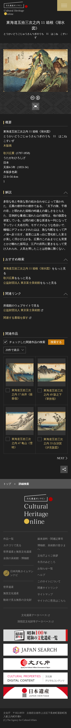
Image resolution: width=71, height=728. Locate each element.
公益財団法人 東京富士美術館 (21, 282)
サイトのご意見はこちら (51, 600)
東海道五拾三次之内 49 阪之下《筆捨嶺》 (53, 394)
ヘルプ (41, 574)
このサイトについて (49, 581)
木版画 (7, 145)
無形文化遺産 (11, 593)
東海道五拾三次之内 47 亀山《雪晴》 (22, 443)
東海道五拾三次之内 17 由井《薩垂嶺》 (22, 394)
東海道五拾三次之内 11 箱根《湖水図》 (27, 268)
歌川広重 (8, 153)
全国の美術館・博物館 (16, 558)
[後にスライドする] (62, 458)
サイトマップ (45, 594)
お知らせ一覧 (45, 568)
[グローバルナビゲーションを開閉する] (64, 5)
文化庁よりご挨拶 (47, 555)
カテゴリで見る (12, 545)
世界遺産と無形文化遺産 (17, 551)
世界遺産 (8, 586)
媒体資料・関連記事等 (50, 538)
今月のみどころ (46, 561)
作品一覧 (8, 538)
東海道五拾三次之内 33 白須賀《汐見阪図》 (53, 443)
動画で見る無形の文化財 (17, 599)
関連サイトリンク (47, 587)
